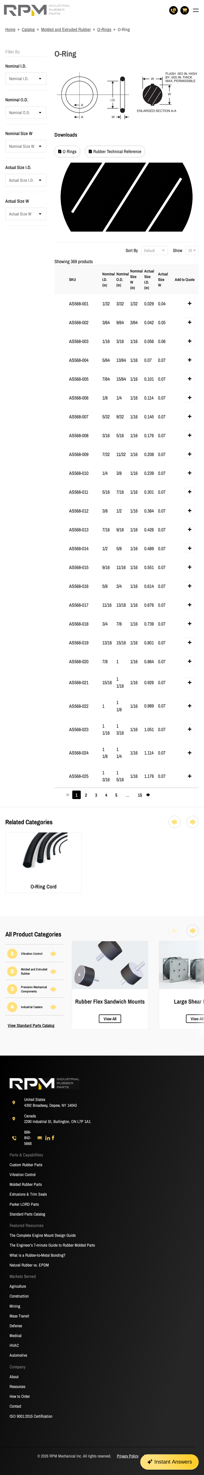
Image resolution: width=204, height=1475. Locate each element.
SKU (72, 279)
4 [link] (106, 795)
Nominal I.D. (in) (108, 279)
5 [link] (116, 795)
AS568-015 (78, 567)
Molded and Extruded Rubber (66, 29)
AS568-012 (78, 510)
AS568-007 (78, 416)
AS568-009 (78, 454)
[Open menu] (196, 10)
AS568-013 (78, 529)
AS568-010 (78, 473)
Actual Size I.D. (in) (149, 279)
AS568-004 (78, 360)
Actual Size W (163, 279)
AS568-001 (78, 303)
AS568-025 (78, 776)
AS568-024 (78, 752)
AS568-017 (78, 605)
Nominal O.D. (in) (122, 279)
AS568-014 (78, 548)
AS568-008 (78, 435)
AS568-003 (78, 341)
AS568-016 (78, 586)
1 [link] (76, 795)
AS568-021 (78, 682)
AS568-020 (78, 661)
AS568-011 (78, 492)
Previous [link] (69, 795)
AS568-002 (78, 322)
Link (9, 835)
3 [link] (96, 795)
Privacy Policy (127, 1456)
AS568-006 (78, 397)
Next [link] (149, 795)
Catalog (28, 29)
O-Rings (104, 29)
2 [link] (86, 795)
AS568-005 (78, 379)
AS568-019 (78, 642)
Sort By (132, 250)
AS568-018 (78, 624)
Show (178, 250)
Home (10, 29)
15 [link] (140, 795)
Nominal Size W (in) (136, 279)
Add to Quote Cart (191, 304)
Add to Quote (185, 279)
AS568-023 (78, 729)
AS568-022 (78, 705)
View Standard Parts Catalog (31, 1025)
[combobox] (8, 78)
